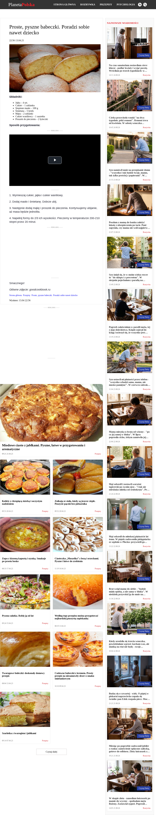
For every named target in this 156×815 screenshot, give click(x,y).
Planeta (21, 4)
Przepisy (106, 4)
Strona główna (64, 4)
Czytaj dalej (51, 751)
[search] (145, 4)
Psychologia (126, 4)
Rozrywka (87, 4)
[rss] (140, 4)
